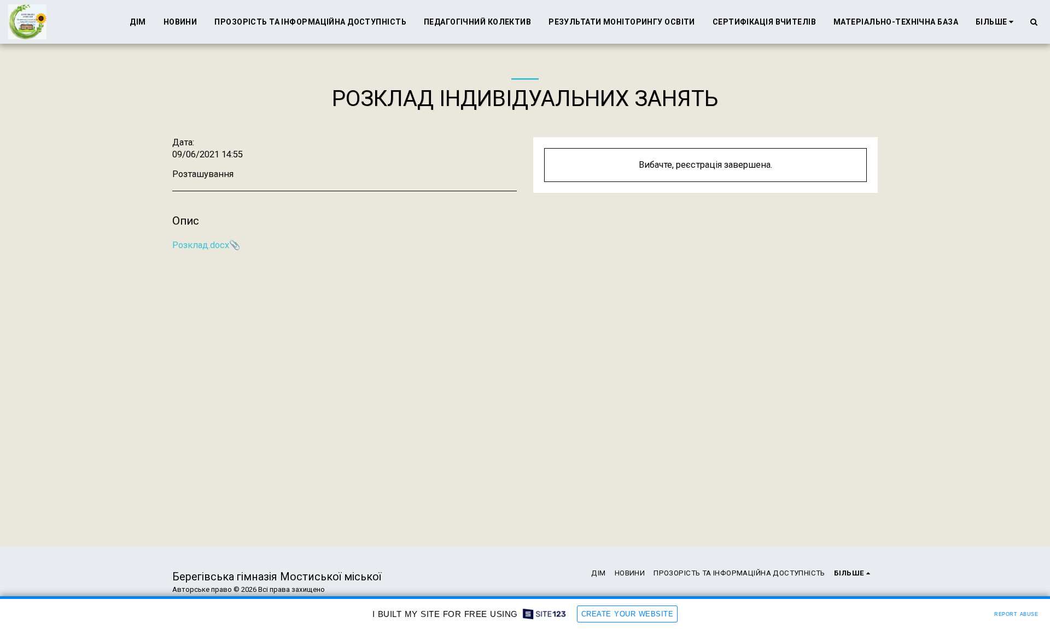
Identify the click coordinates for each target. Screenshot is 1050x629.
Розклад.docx (200, 245)
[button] (1033, 22)
